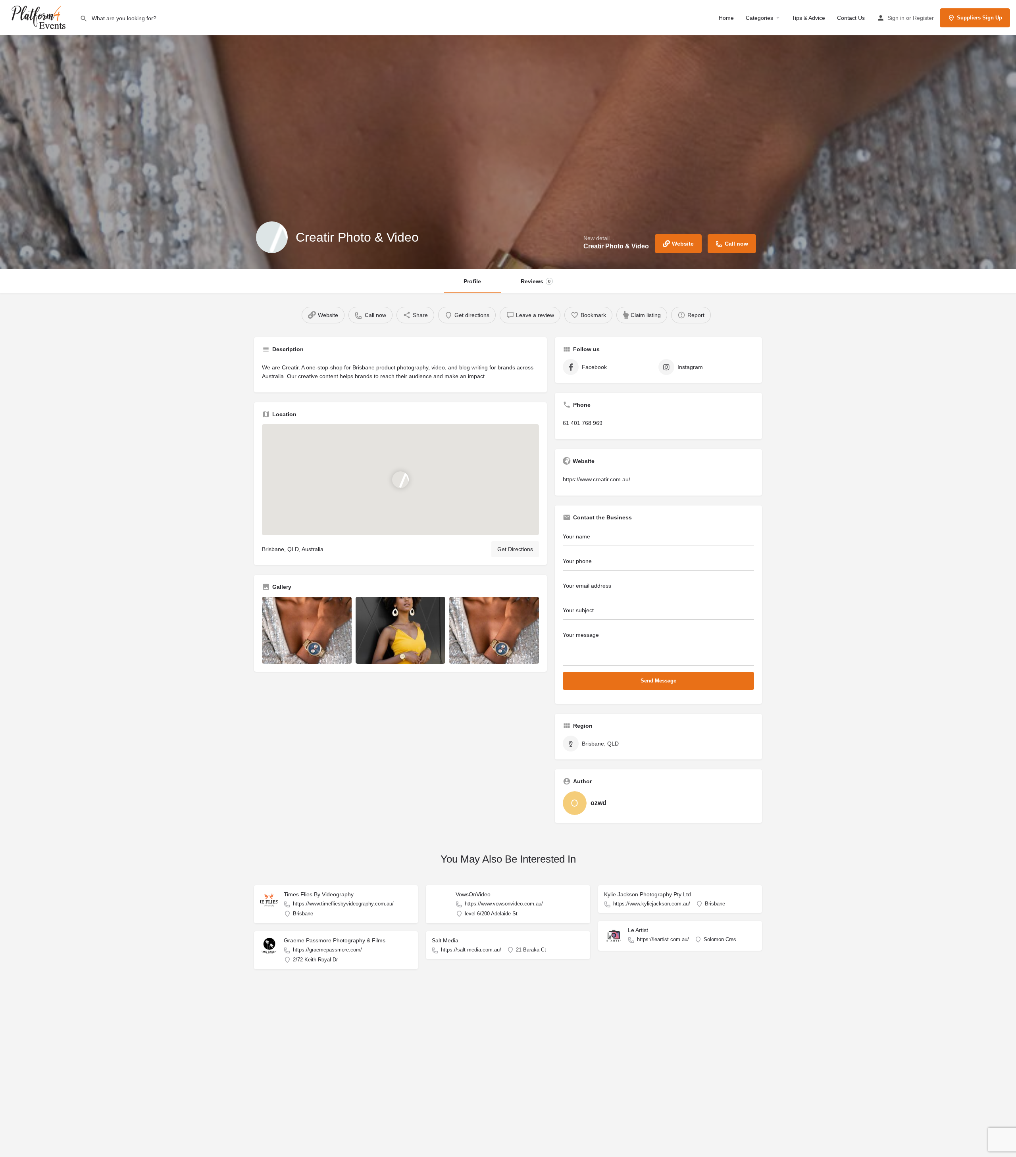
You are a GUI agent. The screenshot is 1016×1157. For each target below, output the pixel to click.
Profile (472, 281)
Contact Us (851, 18)
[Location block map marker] (400, 479)
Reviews (535, 281)
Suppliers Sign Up (979, 18)
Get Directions (515, 549)
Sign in (895, 18)
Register (923, 18)
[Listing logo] (272, 237)
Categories (759, 18)
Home (726, 18)
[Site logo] (40, 17)
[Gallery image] (307, 630)
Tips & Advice (808, 18)
